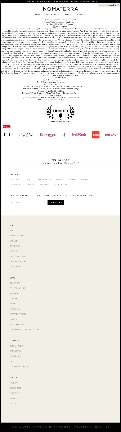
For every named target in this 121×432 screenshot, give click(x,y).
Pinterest (15, 393)
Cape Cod (30, 185)
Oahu (28, 180)
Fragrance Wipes (19, 262)
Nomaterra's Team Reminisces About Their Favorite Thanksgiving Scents (50, 93)
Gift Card (15, 267)
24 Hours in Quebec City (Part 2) (51, 95)
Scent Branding (18, 314)
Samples (14, 251)
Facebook (15, 398)
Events (13, 319)
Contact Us (16, 351)
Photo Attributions (82, 427)
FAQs (12, 361)
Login (102, 5)
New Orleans (62, 185)
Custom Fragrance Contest (24, 330)
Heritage (14, 293)
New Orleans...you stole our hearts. (51, 82)
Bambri (106, 427)
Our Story (15, 283)
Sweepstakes (16, 324)
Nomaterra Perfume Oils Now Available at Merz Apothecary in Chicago (51, 89)
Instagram (15, 388)
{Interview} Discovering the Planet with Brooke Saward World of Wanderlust (51, 86)
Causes (13, 299)
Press (12, 304)
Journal (14, 383)
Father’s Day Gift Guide (50, 80)
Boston (71, 180)
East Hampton (43, 180)
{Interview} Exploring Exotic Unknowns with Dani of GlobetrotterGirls (51, 98)
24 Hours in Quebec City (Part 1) (51, 100)
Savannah (15, 185)
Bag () (112, 5)
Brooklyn (45, 185)
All (11, 231)
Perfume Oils (16, 236)
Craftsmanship (18, 288)
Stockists (15, 309)
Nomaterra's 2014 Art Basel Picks (51, 91)
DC (94, 180)
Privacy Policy (39, 427)
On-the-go (15, 246)
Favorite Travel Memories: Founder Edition (61, 22)
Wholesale (15, 356)
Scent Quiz (15, 180)
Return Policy (17, 346)
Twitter (14, 404)
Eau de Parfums (18, 256)
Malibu (84, 180)
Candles (14, 241)
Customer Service (19, 367)
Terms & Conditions (59, 427)
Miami (59, 180)
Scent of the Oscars (50, 84)
